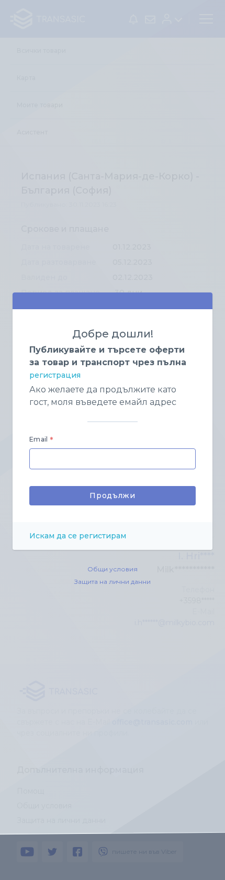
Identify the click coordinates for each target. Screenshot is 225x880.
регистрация (55, 375)
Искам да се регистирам (77, 535)
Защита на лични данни (112, 581)
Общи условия (112, 569)
